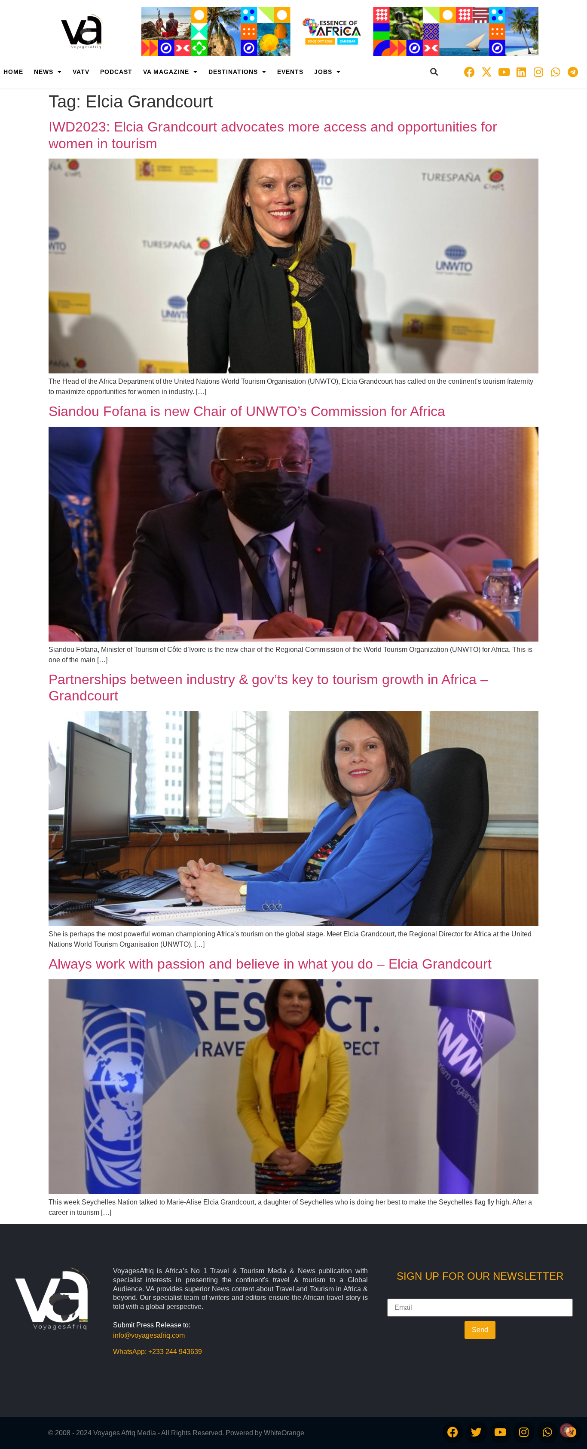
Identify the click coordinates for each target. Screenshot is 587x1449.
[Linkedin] (521, 71)
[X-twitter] (486, 71)
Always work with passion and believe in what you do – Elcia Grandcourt (270, 964)
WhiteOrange (284, 1433)
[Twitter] (476, 1432)
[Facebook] (469, 71)
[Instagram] (538, 71)
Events (290, 71)
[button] (434, 72)
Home (13, 71)
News (43, 71)
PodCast (116, 71)
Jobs (323, 71)
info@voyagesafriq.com (149, 1335)
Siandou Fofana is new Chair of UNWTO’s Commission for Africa (247, 411)
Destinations (233, 71)
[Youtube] (504, 71)
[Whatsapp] (555, 71)
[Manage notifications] (567, 1430)
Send (480, 1329)
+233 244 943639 (175, 1351)
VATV (81, 71)
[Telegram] (572, 71)
